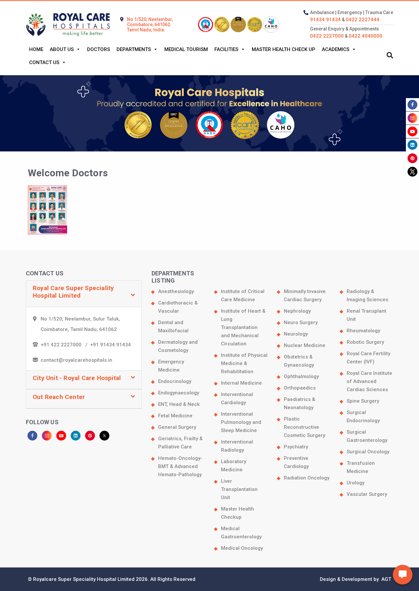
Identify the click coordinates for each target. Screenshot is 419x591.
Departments (134, 49)
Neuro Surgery (301, 322)
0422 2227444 (362, 20)
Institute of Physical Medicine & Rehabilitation (244, 363)
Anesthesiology (176, 291)
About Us (62, 49)
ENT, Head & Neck (179, 404)
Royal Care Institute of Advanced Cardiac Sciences (369, 381)
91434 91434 (325, 20)
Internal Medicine (241, 383)
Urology (355, 483)
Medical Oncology (242, 548)
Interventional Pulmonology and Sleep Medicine (241, 422)
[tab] (83, 294)
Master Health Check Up (283, 49)
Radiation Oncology (306, 478)
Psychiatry (296, 447)
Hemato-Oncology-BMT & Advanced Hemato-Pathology (180, 466)
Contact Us (44, 62)
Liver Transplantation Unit (239, 489)
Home (36, 49)
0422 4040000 (365, 36)
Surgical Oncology (368, 452)
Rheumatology (363, 331)
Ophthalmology (301, 376)
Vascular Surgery (367, 494)
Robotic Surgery (365, 342)
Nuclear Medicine (304, 345)
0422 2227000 (327, 36)
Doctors (98, 49)
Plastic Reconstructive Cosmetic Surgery (304, 427)
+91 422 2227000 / (65, 345)
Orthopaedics (300, 388)
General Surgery (177, 427)
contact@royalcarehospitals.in (76, 360)
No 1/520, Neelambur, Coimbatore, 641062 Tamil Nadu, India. (150, 24)
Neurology (296, 334)
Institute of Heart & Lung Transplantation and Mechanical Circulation (243, 327)
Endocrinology (174, 381)
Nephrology (297, 311)
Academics (335, 49)
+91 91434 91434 (110, 345)
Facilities (226, 49)
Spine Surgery (363, 401)
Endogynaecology (178, 393)
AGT (385, 579)
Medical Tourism (186, 49)
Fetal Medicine (175, 416)
